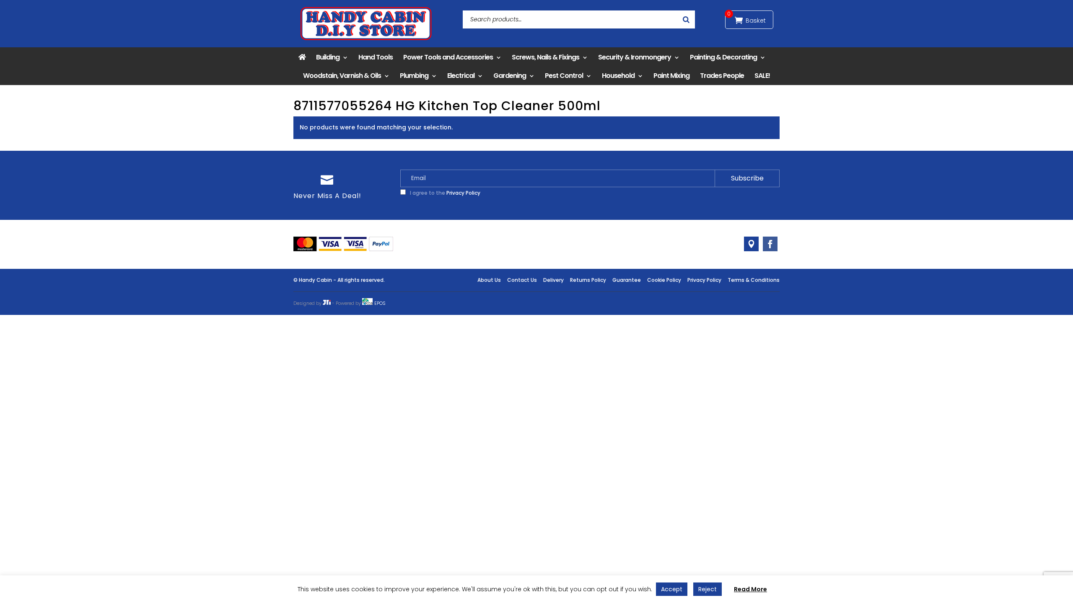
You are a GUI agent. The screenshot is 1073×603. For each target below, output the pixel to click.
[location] (751, 244)
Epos (380, 303)
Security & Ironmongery (634, 57)
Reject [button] (707, 589)
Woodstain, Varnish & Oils (342, 75)
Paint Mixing (671, 75)
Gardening (509, 75)
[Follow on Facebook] (770, 244)
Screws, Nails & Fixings (545, 57)
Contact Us (522, 279)
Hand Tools (375, 57)
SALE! (762, 75)
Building (328, 57)
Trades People (722, 75)
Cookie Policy (664, 279)
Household (618, 75)
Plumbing (414, 75)
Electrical (460, 75)
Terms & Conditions (754, 279)
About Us (489, 279)
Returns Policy (588, 279)
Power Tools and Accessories (448, 57)
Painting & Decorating (723, 57)
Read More (750, 589)
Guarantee (626, 279)
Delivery (553, 279)
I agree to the (444, 192)
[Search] (686, 19)
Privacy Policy (463, 192)
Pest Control (564, 75)
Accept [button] (671, 589)
